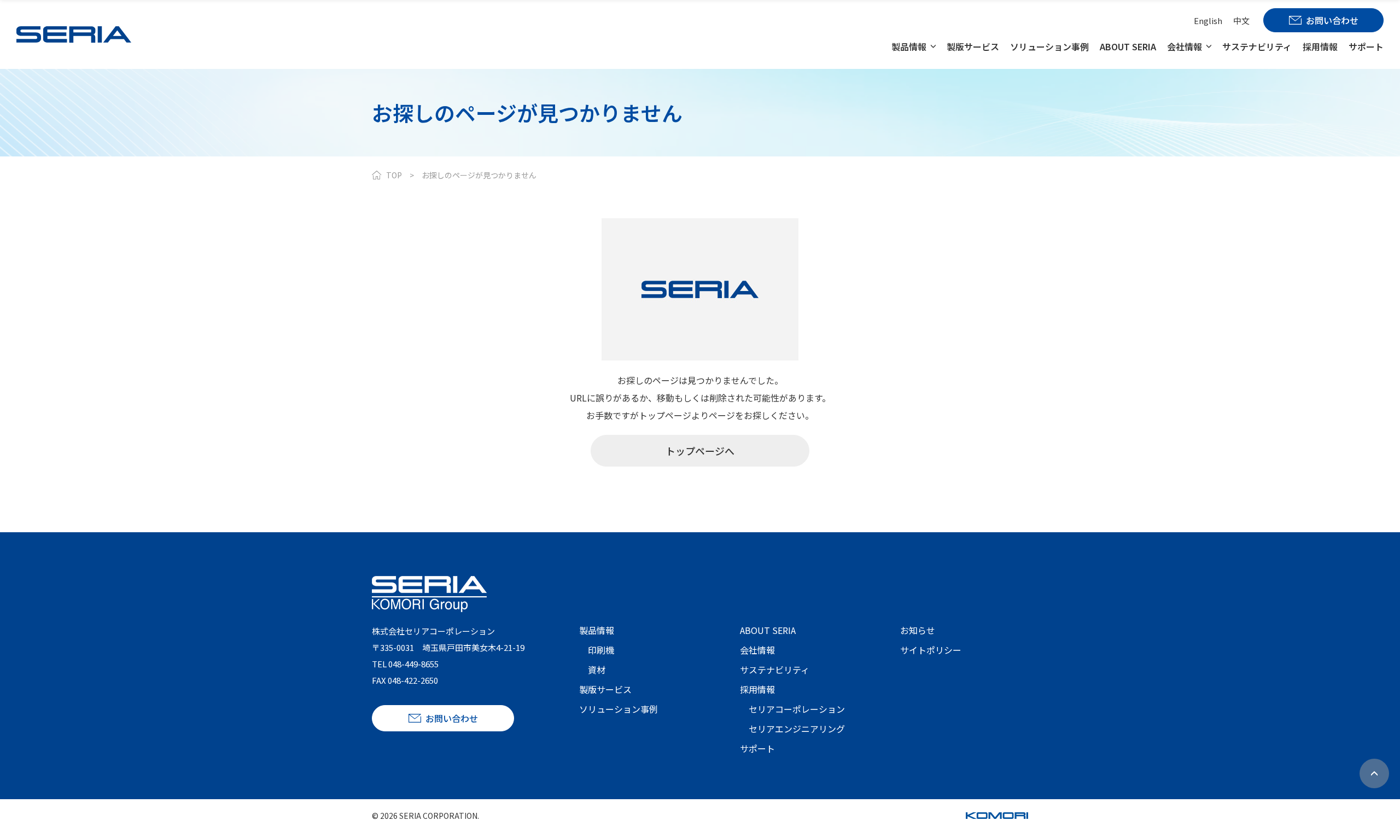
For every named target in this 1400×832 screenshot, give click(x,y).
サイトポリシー (930, 649)
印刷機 (601, 649)
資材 (596, 669)
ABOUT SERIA (1128, 46)
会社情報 (1184, 46)
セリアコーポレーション (797, 708)
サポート (1366, 46)
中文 (1241, 20)
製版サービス (973, 46)
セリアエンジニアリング (797, 728)
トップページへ (700, 451)
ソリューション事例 (1049, 46)
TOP (394, 175)
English (1208, 20)
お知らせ (917, 630)
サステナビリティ (1257, 46)
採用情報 (1320, 46)
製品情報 (908, 46)
